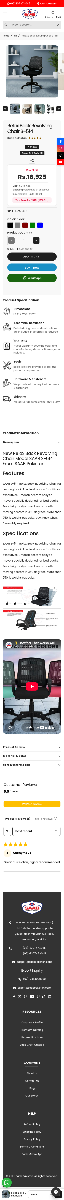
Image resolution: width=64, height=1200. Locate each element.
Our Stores (32, 1095)
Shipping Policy (32, 1132)
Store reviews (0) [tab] (46, 819)
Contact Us (32, 1081)
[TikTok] (60, 155)
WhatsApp (34, 278)
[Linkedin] (49, 996)
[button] (15, 108)
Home (6, 35)
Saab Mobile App (32, 1154)
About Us (32, 1073)
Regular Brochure (32, 1037)
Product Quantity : (20, 233)
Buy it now (32, 268)
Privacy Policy (32, 1139)
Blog (32, 1088)
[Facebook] (60, 141)
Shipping (18, 189)
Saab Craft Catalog (32, 1045)
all (15, 35)
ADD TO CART (32, 256)
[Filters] (7, 831)
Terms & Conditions (32, 1146)
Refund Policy (32, 1124)
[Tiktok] (43, 996)
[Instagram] (60, 148)
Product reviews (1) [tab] (17, 819)
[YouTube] (60, 162)
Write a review (32, 804)
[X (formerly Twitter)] (20, 996)
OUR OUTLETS (48, 3)
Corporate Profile (32, 1022)
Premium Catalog (32, 1030)
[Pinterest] (38, 996)
